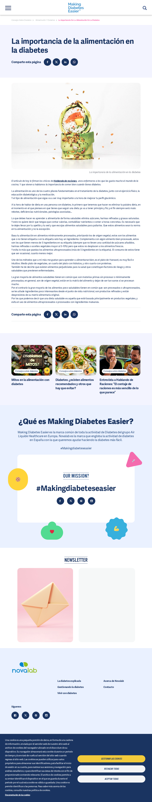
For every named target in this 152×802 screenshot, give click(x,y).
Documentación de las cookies (17, 795)
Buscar (145, 8)
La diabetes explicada (69, 681)
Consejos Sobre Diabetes (21, 20)
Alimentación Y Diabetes (45, 20)
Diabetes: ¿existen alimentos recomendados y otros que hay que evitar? (75, 384)
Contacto (108, 687)
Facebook (15, 715)
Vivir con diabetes (67, 693)
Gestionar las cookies (111, 758)
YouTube (46, 715)
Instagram (36, 715)
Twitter (25, 715)
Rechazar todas (111, 769)
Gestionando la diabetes (70, 687)
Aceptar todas (111, 779)
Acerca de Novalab (113, 681)
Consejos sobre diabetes (26, 371)
